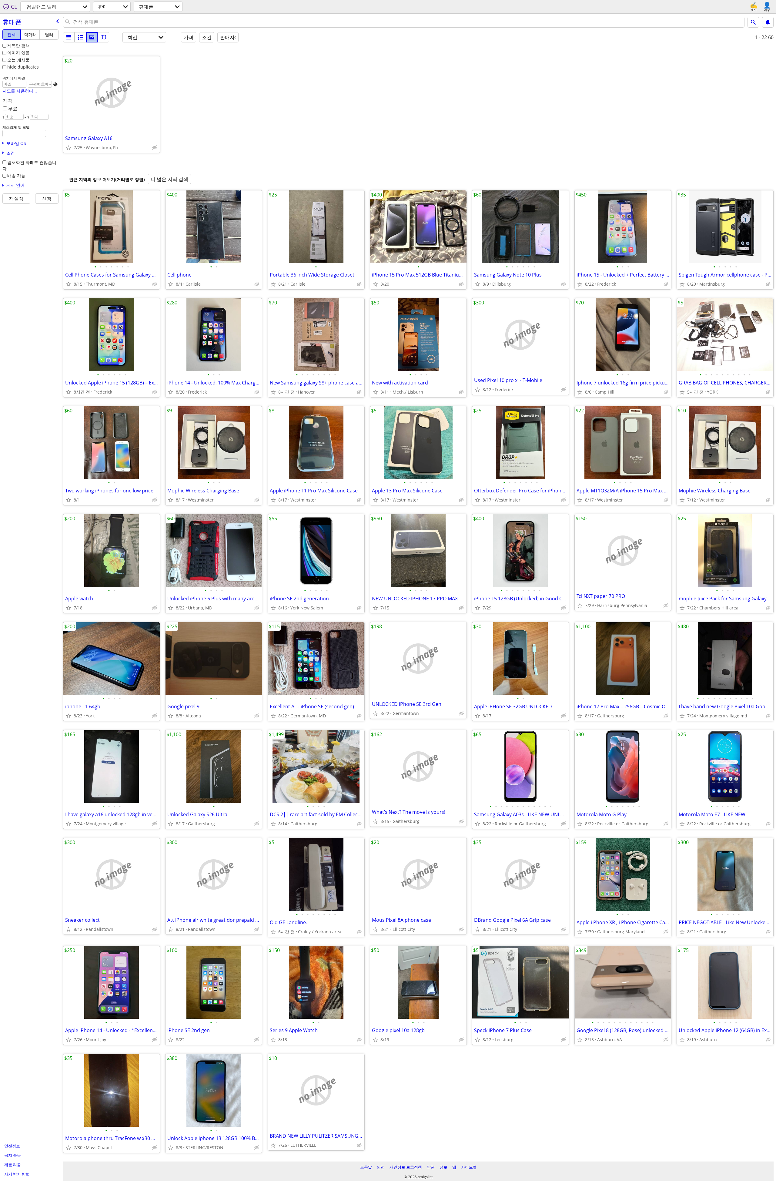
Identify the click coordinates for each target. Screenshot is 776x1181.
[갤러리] (92, 37)
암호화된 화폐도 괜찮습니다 (29, 165)
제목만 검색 (18, 46)
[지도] (103, 37)
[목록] (69, 37)
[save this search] (768, 22)
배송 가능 (16, 175)
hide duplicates (23, 67)
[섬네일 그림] (80, 37)
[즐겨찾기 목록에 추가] (68, 147)
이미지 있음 (18, 52)
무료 (13, 108)
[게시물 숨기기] (154, 147)
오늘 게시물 (18, 60)
